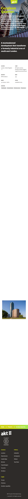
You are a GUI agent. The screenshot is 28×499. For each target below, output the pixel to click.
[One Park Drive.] (14, 395)
